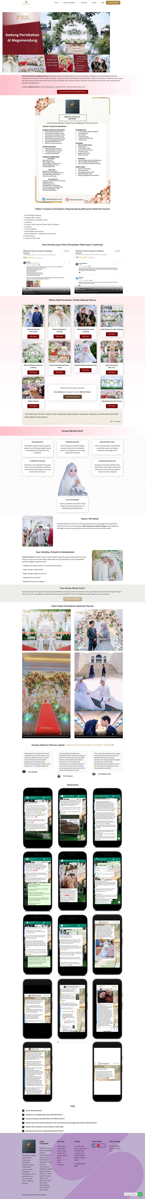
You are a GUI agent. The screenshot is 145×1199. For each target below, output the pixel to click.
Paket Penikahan (114, 1146)
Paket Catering (44, 1185)
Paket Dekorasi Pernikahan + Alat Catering (45, 1162)
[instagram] (93, 1145)
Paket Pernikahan (28, 557)
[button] (23, 630)
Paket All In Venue (45, 1148)
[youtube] (98, 1145)
